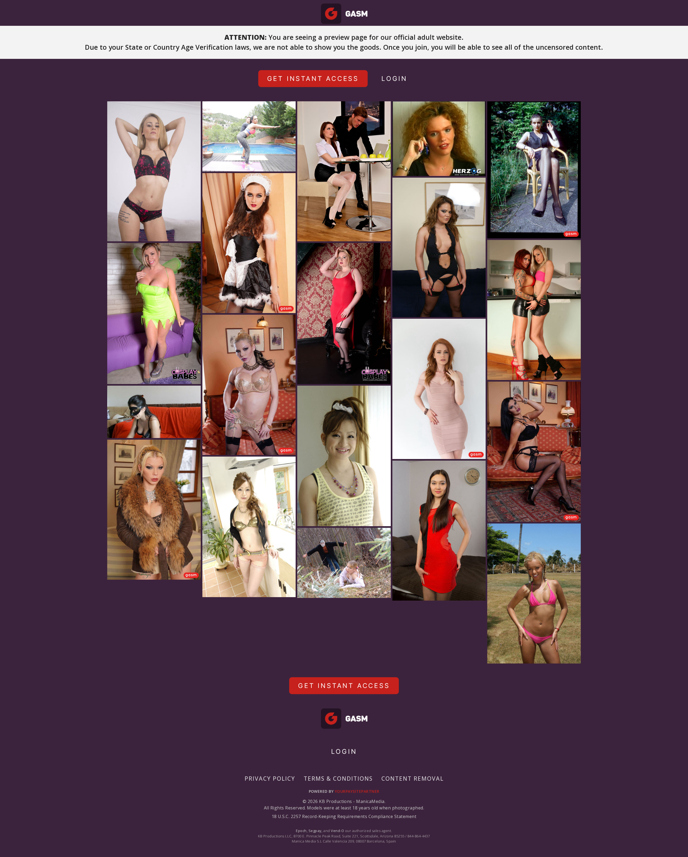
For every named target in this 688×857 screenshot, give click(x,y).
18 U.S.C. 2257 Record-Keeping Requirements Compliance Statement (344, 816)
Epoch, (301, 830)
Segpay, (315, 830)
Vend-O (337, 830)
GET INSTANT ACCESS (313, 79)
